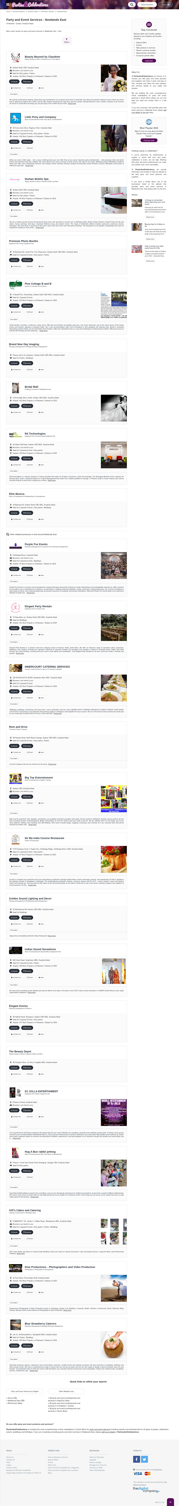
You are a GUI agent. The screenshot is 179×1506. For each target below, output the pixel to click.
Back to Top (160, 1502)
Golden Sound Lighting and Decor (30, 898)
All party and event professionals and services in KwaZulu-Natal (64, 1399)
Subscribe (149, 60)
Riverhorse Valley (14, 1403)
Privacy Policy (11, 1467)
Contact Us (10, 1460)
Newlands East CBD (16, 1400)
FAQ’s (8, 1462)
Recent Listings (95, 1462)
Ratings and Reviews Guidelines (18, 1470)
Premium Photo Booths (23, 241)
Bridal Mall (31, 386)
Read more (72, 103)
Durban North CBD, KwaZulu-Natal (26, 68)
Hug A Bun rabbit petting (40, 1151)
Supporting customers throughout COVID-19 (23, 1473)
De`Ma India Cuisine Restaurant (44, 838)
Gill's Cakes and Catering (25, 1210)
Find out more (149, 140)
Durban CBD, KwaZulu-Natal (23, 788)
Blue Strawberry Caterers (40, 1323)
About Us (9, 1457)
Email (30, 88)
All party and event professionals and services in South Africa (64, 1409)
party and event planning (100, 1429)
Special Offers (53, 1460)
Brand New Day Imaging (24, 344)
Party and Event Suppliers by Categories (63, 1467)
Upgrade (93, 1460)
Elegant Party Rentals (38, 606)
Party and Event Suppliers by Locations (63, 1470)
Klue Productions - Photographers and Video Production (60, 1267)
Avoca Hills (12, 1398)
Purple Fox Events (36, 544)
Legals (8, 1465)
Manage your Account (98, 1465)
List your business (147, 4)
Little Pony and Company (40, 117)
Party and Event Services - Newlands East (36, 19)
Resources (52, 1465)
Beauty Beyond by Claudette (42, 56)
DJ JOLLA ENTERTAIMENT (41, 1091)
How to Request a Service (58, 1457)
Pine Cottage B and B (38, 283)
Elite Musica (16, 493)
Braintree (158, 1469)
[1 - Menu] (8, 5)
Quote (15, 82)
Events (50, 1462)
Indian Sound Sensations (40, 949)
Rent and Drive (18, 726)
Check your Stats (96, 1467)
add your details (108, 1432)
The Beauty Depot (20, 1051)
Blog (49, 1473)
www (42, 88)
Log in (164, 4)
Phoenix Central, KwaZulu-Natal (25, 1102)
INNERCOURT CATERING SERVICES (47, 666)
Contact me (16, 88)
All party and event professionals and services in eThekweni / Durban (64, 1404)
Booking (28, 82)
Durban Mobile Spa (36, 179)
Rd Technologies (35, 433)
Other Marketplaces (97, 1470)
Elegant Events (18, 1006)
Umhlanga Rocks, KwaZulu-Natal (25, 555)
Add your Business (97, 1457)
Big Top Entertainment (39, 777)
